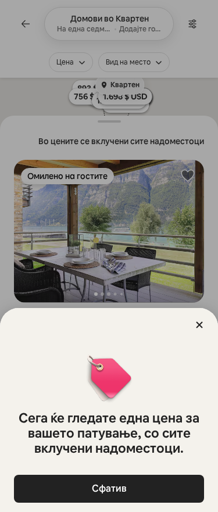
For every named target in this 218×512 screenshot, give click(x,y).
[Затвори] (199, 325)
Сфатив (109, 488)
